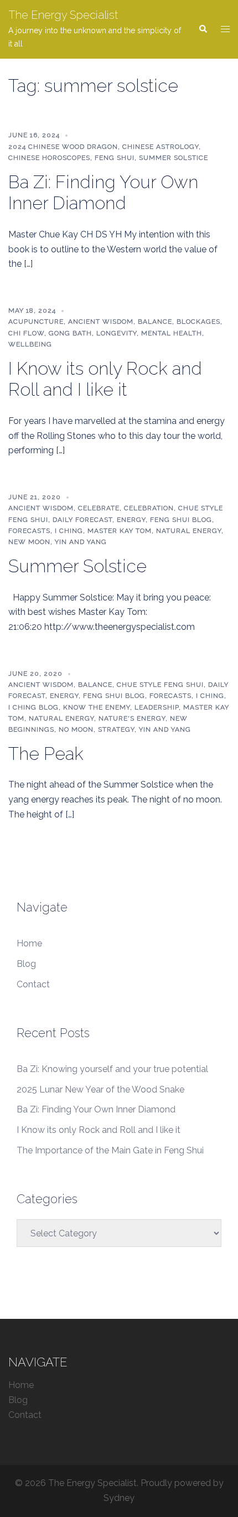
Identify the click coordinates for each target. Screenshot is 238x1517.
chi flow (26, 333)
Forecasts (29, 531)
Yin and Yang (81, 542)
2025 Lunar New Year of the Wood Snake (100, 1089)
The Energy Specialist (63, 15)
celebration (149, 508)
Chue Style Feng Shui (160, 684)
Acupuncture (36, 321)
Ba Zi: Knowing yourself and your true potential (112, 1069)
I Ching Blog (33, 707)
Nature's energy (132, 718)
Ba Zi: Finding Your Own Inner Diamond (103, 192)
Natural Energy (188, 531)
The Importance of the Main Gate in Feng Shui (110, 1150)
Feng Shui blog (181, 520)
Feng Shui (114, 158)
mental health (171, 333)
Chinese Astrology (160, 147)
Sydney (119, 1498)
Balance (155, 321)
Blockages (198, 321)
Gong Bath (70, 333)
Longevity (116, 333)
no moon (76, 729)
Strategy (116, 729)
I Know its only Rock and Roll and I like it (105, 379)
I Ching (69, 531)
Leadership (156, 707)
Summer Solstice (173, 158)
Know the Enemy (96, 707)
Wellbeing (30, 344)
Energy (131, 520)
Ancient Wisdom (100, 321)
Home (29, 943)
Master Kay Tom (119, 531)
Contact (33, 984)
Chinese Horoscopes (49, 158)
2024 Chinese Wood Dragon (63, 147)
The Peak (46, 753)
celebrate (99, 508)
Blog (26, 964)
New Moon (29, 542)
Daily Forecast (82, 520)
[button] (202, 29)
